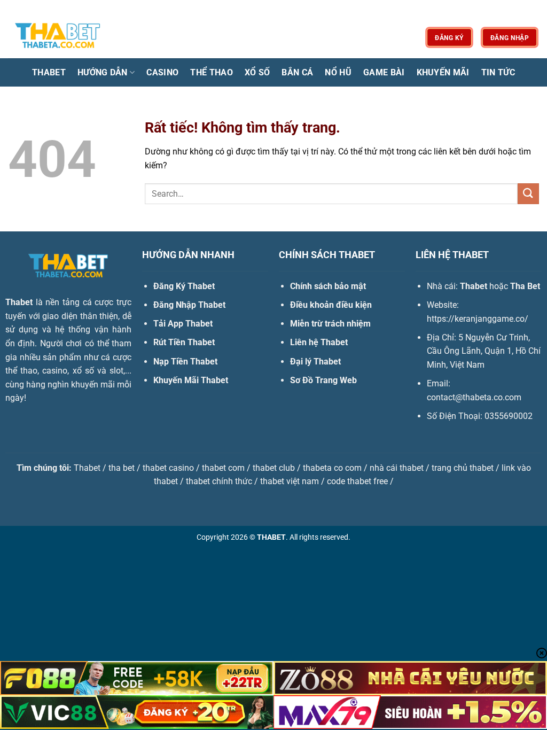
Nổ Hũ (338, 72)
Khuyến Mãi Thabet (190, 380)
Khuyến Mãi (443, 72)
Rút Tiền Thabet (184, 342)
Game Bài (384, 72)
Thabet (49, 72)
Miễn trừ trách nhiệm (330, 324)
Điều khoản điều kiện (331, 305)
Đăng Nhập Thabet (189, 305)
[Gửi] (528, 193)
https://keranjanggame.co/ (477, 319)
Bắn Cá (297, 72)
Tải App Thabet (183, 324)
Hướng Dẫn (102, 72)
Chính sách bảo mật (328, 286)
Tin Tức (498, 72)
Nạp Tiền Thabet (185, 361)
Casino (162, 72)
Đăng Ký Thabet (184, 286)
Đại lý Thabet (315, 361)
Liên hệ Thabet (319, 342)
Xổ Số (257, 72)
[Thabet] (61, 37)
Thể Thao (211, 72)
